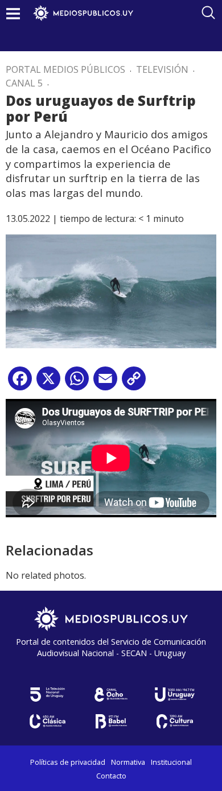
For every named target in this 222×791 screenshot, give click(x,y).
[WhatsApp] (77, 382)
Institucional (171, 762)
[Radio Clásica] (47, 721)
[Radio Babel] (111, 721)
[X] (48, 382)
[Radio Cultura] (174, 721)
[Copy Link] (134, 382)
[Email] (105, 382)
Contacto (111, 776)
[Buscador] (208, 12)
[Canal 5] (47, 694)
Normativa (128, 762)
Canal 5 (24, 83)
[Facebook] (20, 382)
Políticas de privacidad (67, 762)
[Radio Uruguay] (174, 694)
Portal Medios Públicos (65, 69)
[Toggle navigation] (13, 13)
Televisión (162, 69)
